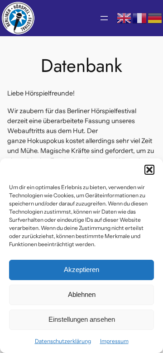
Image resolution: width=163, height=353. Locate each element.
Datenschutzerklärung (63, 341)
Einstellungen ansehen (81, 319)
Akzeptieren (81, 269)
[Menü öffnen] (104, 18)
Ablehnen (82, 294)
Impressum (114, 341)
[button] (149, 169)
